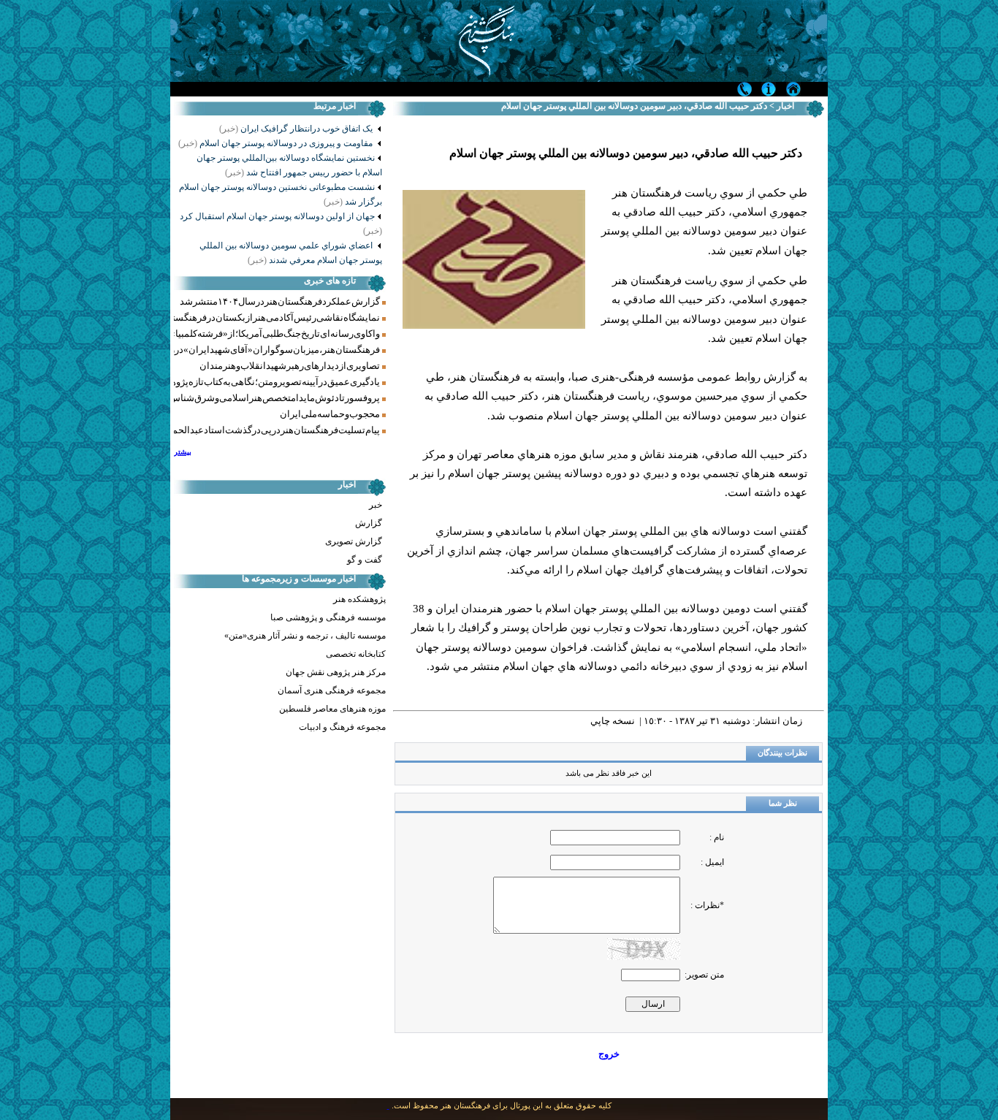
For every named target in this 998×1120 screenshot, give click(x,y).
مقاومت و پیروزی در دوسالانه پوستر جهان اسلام (276, 143)
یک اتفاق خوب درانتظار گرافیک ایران (307, 128)
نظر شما (783, 803)
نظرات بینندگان (782, 753)
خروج (609, 1053)
